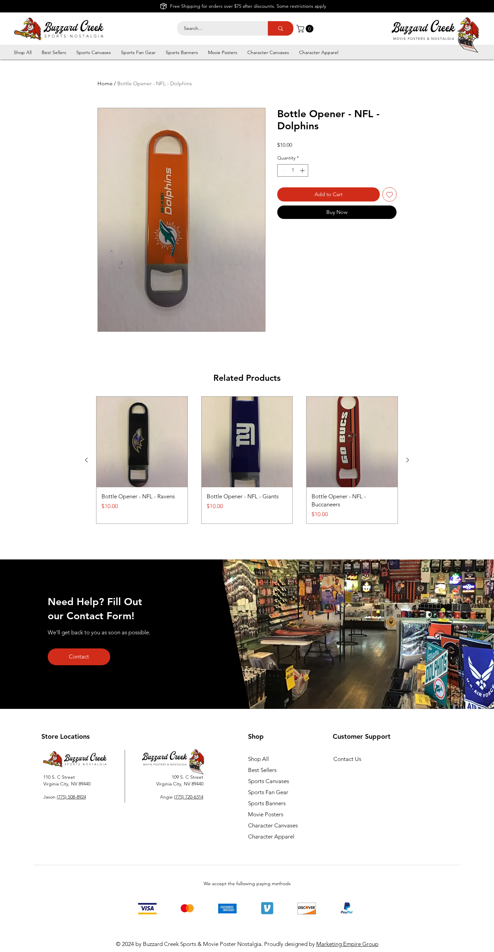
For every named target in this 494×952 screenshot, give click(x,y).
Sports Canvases (268, 781)
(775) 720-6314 (188, 797)
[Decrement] (282, 170)
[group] (247, 460)
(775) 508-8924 (71, 797)
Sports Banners (267, 803)
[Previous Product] (86, 460)
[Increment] (303, 170)
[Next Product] (408, 460)
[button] (305, 29)
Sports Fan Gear (268, 792)
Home (105, 83)
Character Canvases (273, 825)
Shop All (258, 759)
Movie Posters (265, 814)
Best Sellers (262, 770)
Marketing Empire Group (347, 944)
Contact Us (347, 759)
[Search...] (280, 28)
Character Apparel (271, 836)
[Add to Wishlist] (389, 194)
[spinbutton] (293, 170)
